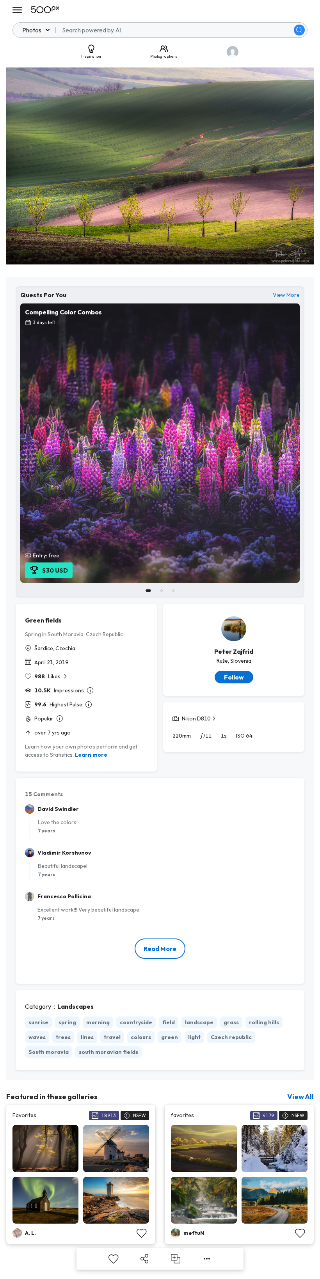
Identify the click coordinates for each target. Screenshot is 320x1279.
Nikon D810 (196, 718)
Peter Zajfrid (233, 651)
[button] (299, 30)
